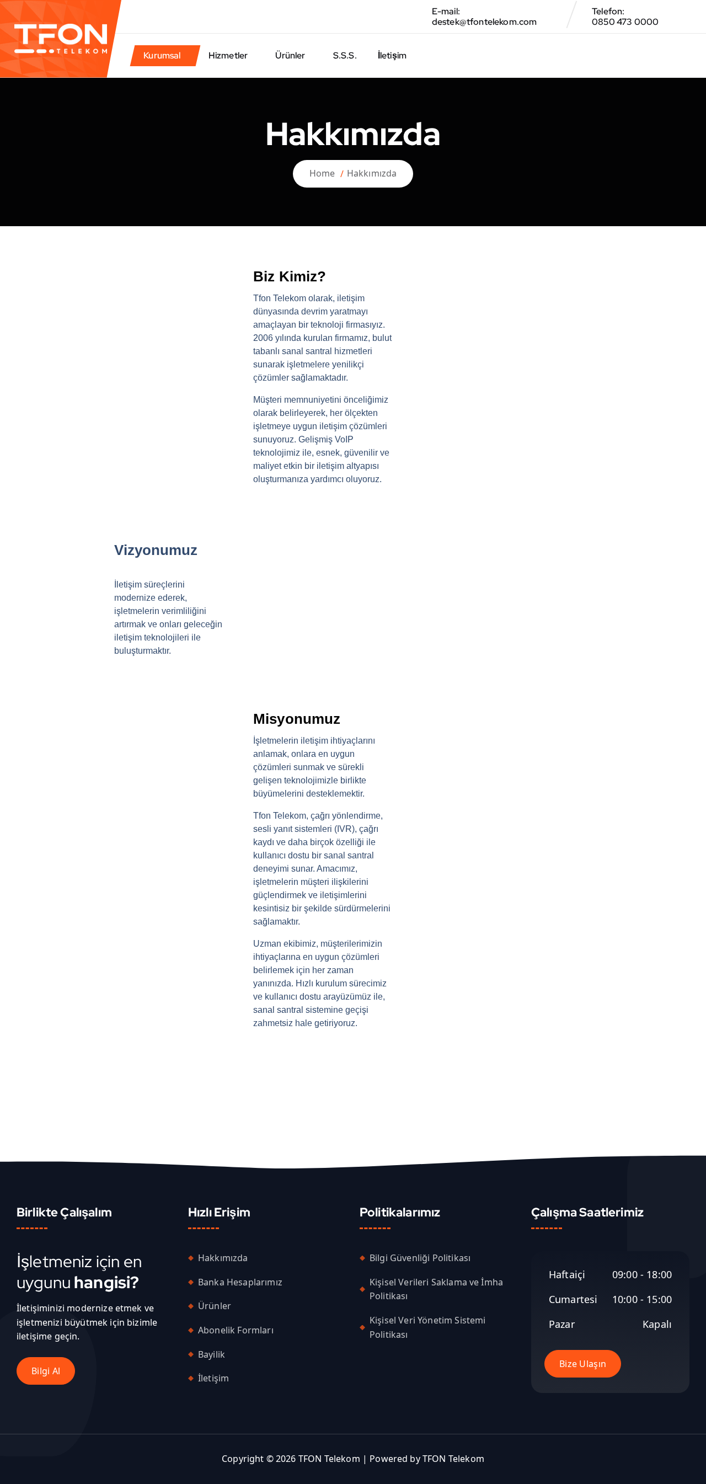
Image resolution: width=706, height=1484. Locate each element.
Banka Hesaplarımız (240, 1281)
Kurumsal (161, 55)
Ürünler (290, 55)
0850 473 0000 (625, 22)
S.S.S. (345, 55)
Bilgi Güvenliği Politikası (420, 1258)
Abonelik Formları (236, 1330)
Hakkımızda (372, 173)
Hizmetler (228, 55)
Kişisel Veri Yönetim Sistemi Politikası (427, 1327)
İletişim (392, 55)
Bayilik (211, 1354)
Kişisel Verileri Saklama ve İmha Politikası (436, 1288)
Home (322, 173)
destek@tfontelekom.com (484, 22)
